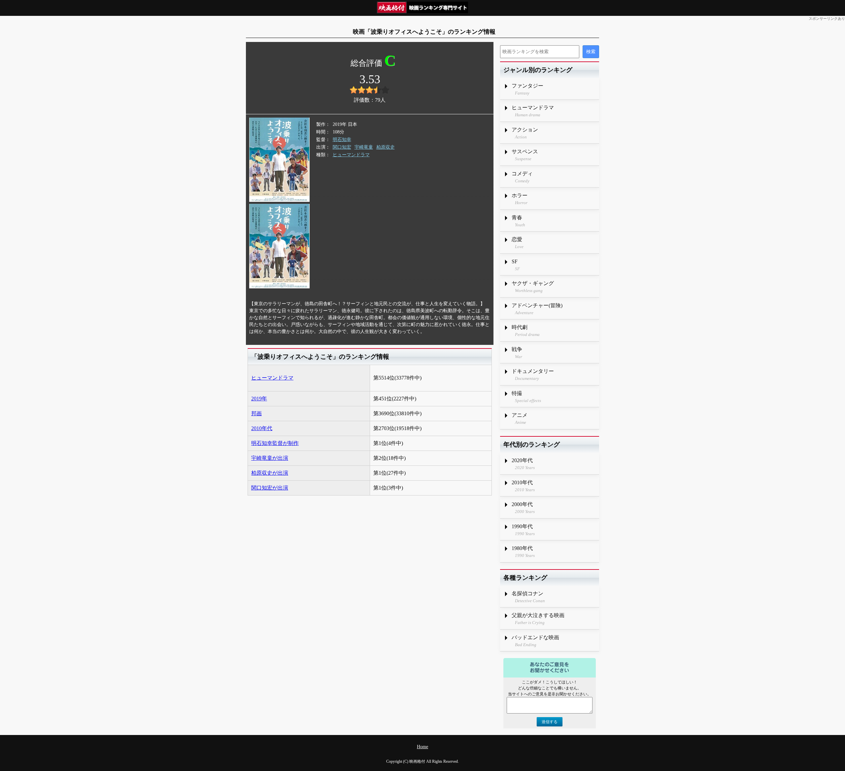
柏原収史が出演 (269, 473)
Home (422, 746)
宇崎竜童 (364, 147)
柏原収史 (385, 147)
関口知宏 (342, 147)
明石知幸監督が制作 (275, 443)
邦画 (256, 413)
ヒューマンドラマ (351, 154)
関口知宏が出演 (269, 488)
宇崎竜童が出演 (269, 458)
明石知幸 (342, 139)
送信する (550, 721)
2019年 (259, 398)
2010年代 (261, 428)
